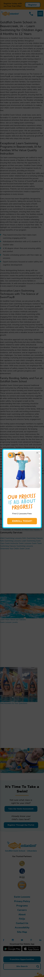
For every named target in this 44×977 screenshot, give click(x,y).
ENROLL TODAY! (22, 521)
